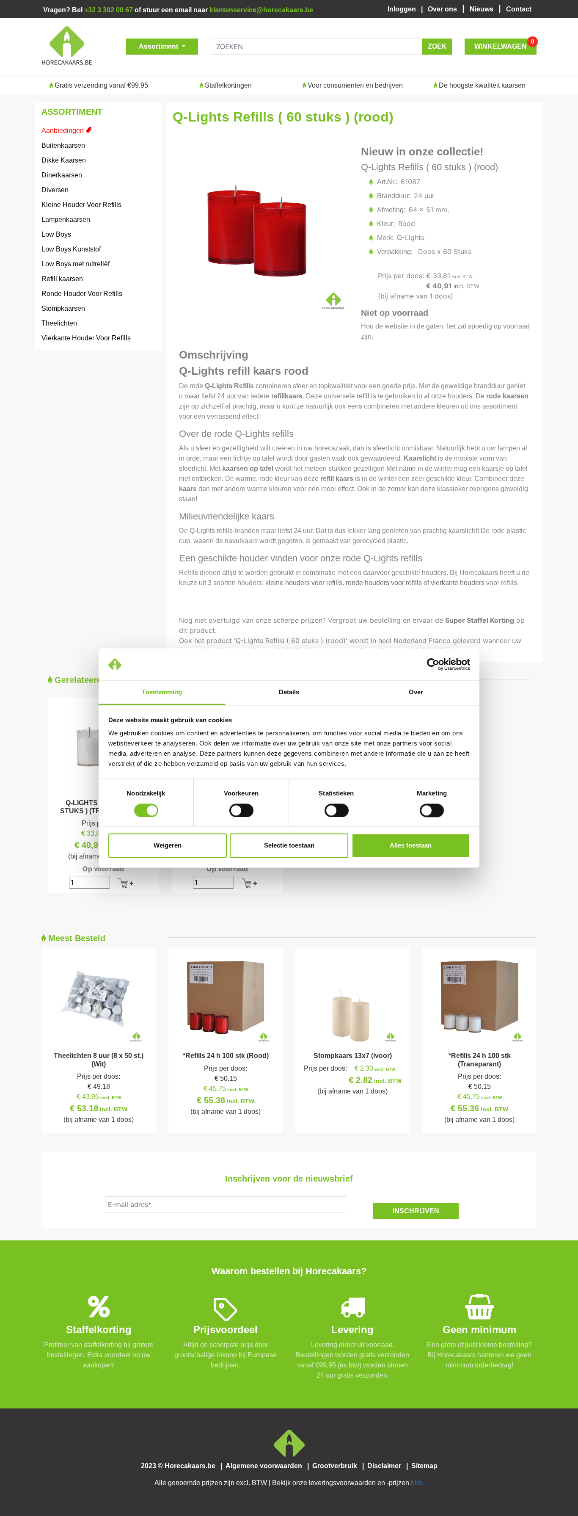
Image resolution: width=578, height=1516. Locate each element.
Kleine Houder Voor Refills (81, 204)
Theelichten (59, 323)
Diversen (55, 189)
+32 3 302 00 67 (108, 10)
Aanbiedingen (62, 130)
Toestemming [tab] (162, 692)
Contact (519, 9)
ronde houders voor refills (384, 582)
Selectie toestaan (289, 845)
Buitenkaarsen (63, 145)
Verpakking (394, 251)
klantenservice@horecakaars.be (261, 10)
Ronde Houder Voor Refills (81, 293)
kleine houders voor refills (303, 582)
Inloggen (403, 9)
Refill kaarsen (62, 278)
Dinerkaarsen (61, 175)
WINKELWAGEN (504, 44)
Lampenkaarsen (65, 219)
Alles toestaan (411, 845)
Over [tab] (416, 692)
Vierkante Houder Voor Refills (86, 338)
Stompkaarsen (63, 308)
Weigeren (168, 845)
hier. (417, 1482)
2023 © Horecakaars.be (180, 1465)
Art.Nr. (387, 181)
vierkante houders (457, 582)
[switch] (241, 810)
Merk (385, 237)
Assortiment (159, 46)
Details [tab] (289, 692)
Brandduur (393, 195)
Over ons (443, 9)
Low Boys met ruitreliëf (75, 264)
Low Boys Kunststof (71, 249)
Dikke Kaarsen (63, 160)
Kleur (385, 223)
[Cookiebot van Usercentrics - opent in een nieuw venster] (433, 664)
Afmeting (391, 209)
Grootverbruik (336, 1465)
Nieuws (482, 9)
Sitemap (424, 1465)
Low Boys (56, 234)
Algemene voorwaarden (265, 1465)
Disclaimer (386, 1465)
